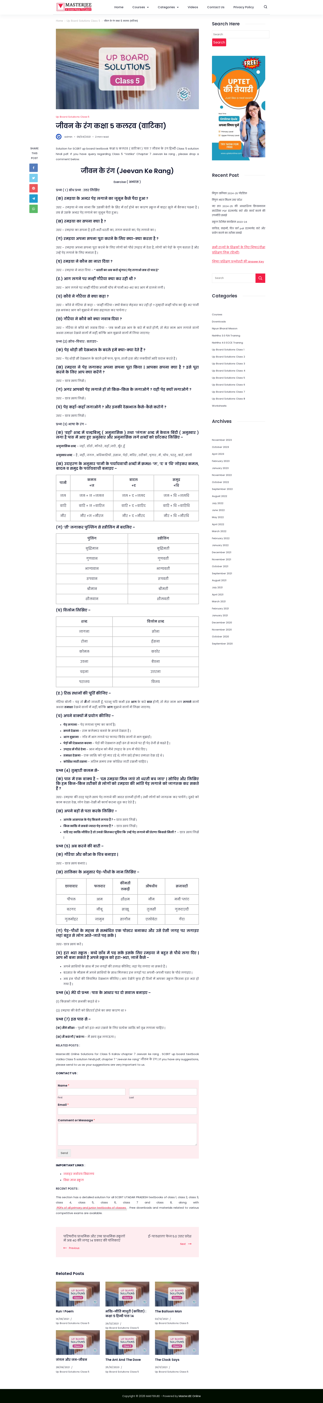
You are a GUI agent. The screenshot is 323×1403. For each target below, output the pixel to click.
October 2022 (220, 482)
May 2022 (218, 517)
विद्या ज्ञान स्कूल (73, 1180)
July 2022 (217, 503)
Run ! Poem (65, 1311)
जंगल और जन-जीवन (71, 1360)
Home (118, 7)
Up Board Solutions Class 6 (228, 384)
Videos (193, 7)
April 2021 (217, 594)
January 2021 (220, 615)
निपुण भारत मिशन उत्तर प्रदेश (227, 200)
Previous (74, 1248)
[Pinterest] (34, 188)
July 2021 (217, 587)
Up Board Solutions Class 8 (228, 398)
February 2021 (220, 608)
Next (183, 1244)
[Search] (260, 278)
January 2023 (220, 468)
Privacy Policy (243, 7)
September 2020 (222, 643)
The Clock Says (167, 1360)
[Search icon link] (265, 7)
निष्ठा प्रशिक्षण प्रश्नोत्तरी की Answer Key (238, 261)
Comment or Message (76, 1120)
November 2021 (221, 559)
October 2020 (220, 636)
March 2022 (219, 531)
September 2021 (222, 573)
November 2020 (222, 629)
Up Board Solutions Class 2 (228, 356)
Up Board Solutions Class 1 (228, 349)
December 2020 (222, 622)
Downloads (219, 321)
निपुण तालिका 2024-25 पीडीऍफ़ (229, 193)
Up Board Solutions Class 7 (228, 392)
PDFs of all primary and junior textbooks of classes (91, 1208)
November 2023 (222, 440)
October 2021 (220, 566)
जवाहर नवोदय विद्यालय (78, 1174)
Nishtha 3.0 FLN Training (226, 335)
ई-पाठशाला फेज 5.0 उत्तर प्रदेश (169, 1236)
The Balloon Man (168, 1311)
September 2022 (222, 489)
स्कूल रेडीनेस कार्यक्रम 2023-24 (229, 222)
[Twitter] (34, 178)
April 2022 (218, 524)
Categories (166, 7)
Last (131, 1097)
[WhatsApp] (34, 209)
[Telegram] (34, 198)
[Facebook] (34, 168)
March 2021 (219, 601)
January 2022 (220, 545)
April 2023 (218, 454)
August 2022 (219, 496)
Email (63, 1105)
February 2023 (221, 461)
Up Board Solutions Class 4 (228, 370)
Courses (138, 7)
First (60, 1097)
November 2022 (222, 475)
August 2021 (219, 580)
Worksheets (219, 406)
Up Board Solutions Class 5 (73, 116)
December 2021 (221, 552)
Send (64, 1153)
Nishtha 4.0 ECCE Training (227, 342)
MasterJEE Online (190, 1396)
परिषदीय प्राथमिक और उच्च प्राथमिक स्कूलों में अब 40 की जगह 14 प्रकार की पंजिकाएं (94, 1238)
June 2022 (218, 510)
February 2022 (221, 538)
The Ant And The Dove (123, 1360)
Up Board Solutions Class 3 (228, 363)
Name (63, 1086)
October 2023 (220, 447)
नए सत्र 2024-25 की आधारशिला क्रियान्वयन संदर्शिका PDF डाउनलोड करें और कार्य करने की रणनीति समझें (238, 210)
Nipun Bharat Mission (224, 328)
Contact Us (215, 7)
